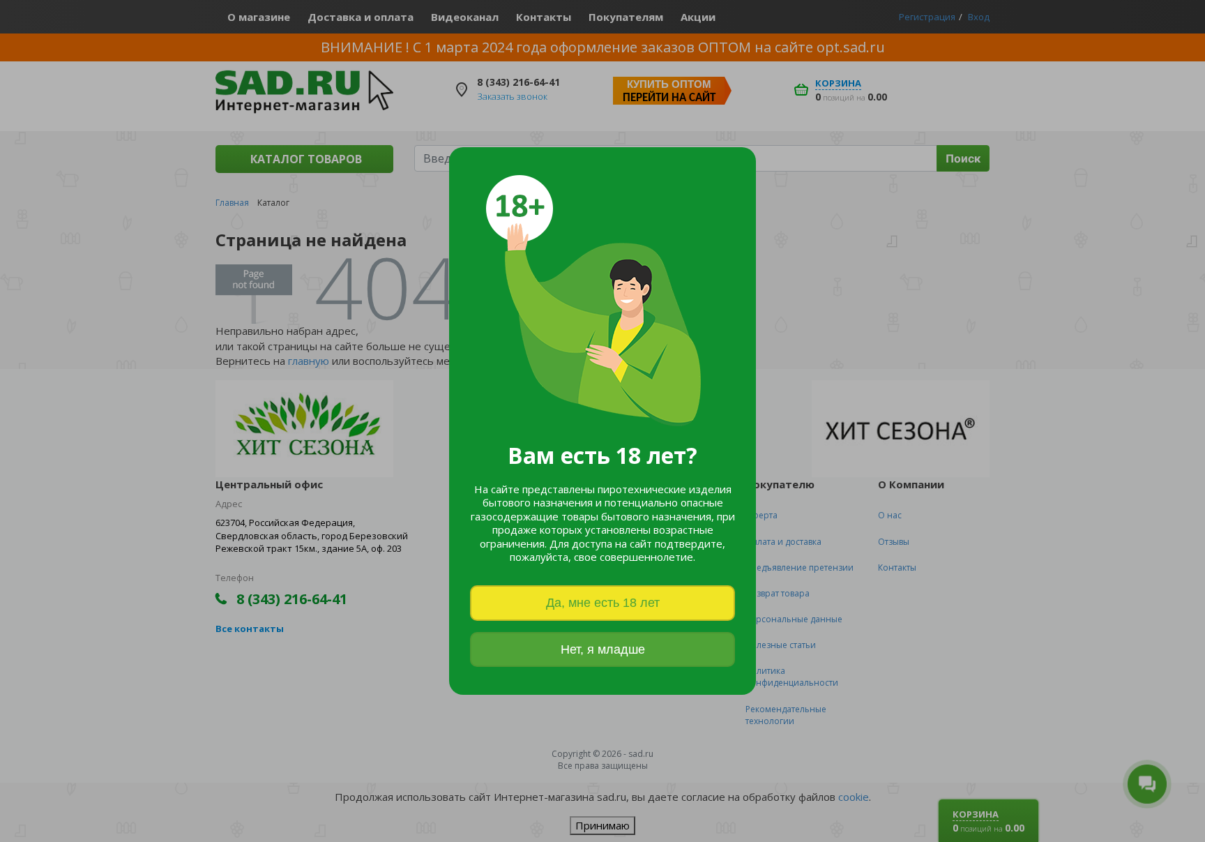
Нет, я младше (603, 649)
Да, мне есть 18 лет (603, 603)
